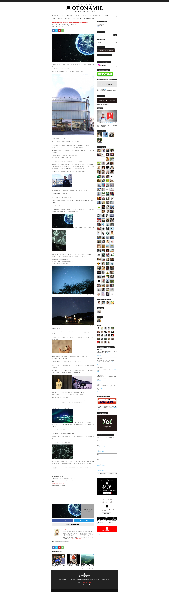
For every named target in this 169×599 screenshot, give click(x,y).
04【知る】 (76, 22)
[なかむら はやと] (112, 237)
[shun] (107, 167)
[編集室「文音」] (103, 255)
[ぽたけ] (103, 180)
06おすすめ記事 (86, 22)
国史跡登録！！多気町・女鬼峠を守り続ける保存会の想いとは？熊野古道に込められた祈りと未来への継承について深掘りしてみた (87, 566)
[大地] (98, 342)
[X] (115, 1)
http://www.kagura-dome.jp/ (58, 483)
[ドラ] (109, 335)
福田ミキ (99, 364)
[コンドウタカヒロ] (103, 272)
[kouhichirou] (112, 332)
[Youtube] (117, 1)
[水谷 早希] (103, 281)
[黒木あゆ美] (112, 189)
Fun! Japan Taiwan (100, 451)
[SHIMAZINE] (103, 154)
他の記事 (54, 551)
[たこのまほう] (103, 185)
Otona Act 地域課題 (57, 18)
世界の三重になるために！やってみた (100, 15)
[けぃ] (103, 172)
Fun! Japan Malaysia (101, 446)
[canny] (103, 220)
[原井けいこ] (112, 228)
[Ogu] (105, 328)
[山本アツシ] (107, 189)
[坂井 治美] (99, 220)
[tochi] (107, 207)
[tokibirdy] (103, 211)
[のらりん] (103, 228)
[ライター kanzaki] (107, 159)
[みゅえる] (112, 250)
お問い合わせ (107, 590)
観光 (88, 15)
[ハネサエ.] (99, 154)
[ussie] (107, 250)
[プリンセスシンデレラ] (107, 154)
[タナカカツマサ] (107, 241)
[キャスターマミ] (112, 150)
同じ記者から (60, 551)
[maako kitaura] (103, 302)
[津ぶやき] (112, 198)
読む (108, 352)
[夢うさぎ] (112, 224)
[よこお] (112, 339)
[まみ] (98, 332)
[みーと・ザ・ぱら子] (107, 180)
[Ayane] (103, 246)
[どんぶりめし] (109, 332)
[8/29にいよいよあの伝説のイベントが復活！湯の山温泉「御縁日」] (73, 559)
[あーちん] (112, 215)
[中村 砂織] (103, 285)
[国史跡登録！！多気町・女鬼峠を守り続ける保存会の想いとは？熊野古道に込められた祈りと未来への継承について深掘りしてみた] (87, 559)
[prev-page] (92, 551)
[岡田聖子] (99, 150)
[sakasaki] (107, 198)
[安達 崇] (107, 215)
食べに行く (62, 15)
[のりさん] (107, 237)
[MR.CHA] (99, 250)
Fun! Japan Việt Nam (101, 465)
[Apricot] (112, 302)
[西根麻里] (107, 172)
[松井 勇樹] (112, 154)
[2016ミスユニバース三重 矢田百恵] (112, 263)
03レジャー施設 (71, 22)
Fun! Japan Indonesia (101, 442)
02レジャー (60, 22)
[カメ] (107, 294)
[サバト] (112, 194)
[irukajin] (109, 342)
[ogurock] (103, 167)
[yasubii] (107, 194)
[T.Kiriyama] (107, 228)
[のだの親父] (102, 339)
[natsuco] (112, 172)
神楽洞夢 (67, 541)
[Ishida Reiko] (103, 289)
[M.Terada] (112, 281)
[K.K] (107, 285)
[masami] (99, 246)
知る (83, 15)
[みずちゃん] (112, 255)
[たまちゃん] (103, 241)
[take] (105, 335)
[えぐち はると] (99, 189)
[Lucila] (107, 185)
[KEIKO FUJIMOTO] (112, 241)
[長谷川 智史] (112, 289)
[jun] (99, 176)
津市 (64, 541)
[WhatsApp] (62, 30)
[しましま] (107, 259)
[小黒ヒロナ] (99, 163)
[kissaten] (107, 233)
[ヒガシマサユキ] (107, 302)
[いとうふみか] (103, 276)
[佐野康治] (103, 150)
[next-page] (93, 551)
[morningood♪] (98, 339)
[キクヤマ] (99, 259)
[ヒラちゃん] (105, 342)
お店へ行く (77, 15)
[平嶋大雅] (99, 241)
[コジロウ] (99, 320)
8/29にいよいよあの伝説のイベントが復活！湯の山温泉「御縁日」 (73, 565)
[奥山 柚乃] (99, 294)
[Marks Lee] (102, 335)
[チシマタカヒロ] (107, 202)
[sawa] (103, 189)
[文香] (107, 255)
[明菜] (103, 263)
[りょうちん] (107, 211)
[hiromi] (112, 163)
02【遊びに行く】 (58, 21)
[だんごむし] (99, 255)
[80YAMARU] (107, 272)
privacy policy (99, 534)
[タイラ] (112, 220)
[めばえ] (107, 289)
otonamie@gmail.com (87, 582)
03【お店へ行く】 (65, 22)
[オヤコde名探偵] (107, 268)
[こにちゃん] (107, 176)
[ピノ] (99, 276)
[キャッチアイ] (99, 281)
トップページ (55, 15)
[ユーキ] (99, 233)
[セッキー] (107, 220)
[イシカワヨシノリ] (99, 194)
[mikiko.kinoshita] (99, 207)
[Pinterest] (59, 30)
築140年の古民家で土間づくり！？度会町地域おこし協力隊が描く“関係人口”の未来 (58, 566)
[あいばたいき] (103, 268)
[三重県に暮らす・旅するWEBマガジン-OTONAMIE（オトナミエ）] (84, 8)
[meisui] (107, 224)
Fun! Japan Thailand (101, 456)
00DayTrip (83, 563)
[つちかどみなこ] (112, 167)
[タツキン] (103, 202)
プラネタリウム (57, 541)
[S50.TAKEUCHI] (103, 207)
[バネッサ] (102, 328)
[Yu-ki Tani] (112, 259)
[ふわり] (103, 250)
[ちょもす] (99, 263)
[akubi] (112, 211)
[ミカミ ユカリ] (99, 302)
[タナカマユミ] (99, 185)
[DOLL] (112, 176)
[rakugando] (102, 342)
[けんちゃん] (112, 328)
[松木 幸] (112, 185)
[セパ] (103, 176)
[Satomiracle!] (107, 263)
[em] (112, 294)
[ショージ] (103, 215)
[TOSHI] (99, 172)
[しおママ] (103, 163)
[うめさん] (107, 276)
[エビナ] (99, 268)
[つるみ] (112, 272)
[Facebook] (111, 1)
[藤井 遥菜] (112, 246)
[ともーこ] (99, 140)
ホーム (53, 21)
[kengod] (102, 332)
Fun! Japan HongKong (101, 460)
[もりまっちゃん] (112, 180)
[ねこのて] (109, 339)
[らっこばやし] (99, 202)
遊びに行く (69, 15)
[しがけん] (99, 285)
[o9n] (99, 289)
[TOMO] (99, 198)
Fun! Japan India (100, 470)
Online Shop (67, 18)
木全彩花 (99, 355)
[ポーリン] (112, 268)
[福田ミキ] (105, 134)
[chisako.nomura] (103, 294)
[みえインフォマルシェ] (103, 224)
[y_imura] (107, 163)
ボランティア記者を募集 (108, 122)
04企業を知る (81, 22)
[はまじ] (107, 150)
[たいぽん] (99, 237)
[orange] (112, 159)
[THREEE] (112, 335)
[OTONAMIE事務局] (98, 328)
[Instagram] (113, 1)
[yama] (107, 246)
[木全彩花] (112, 202)
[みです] (112, 285)
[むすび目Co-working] (99, 272)
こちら (107, 92)
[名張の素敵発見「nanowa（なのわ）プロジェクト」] (99, 211)
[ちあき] (99, 228)
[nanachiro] (99, 167)
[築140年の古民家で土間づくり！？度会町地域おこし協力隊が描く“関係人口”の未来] (58, 559)
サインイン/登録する (63, 0)
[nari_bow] (111, 134)
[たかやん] (99, 180)
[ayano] (112, 276)
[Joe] (103, 198)
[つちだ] (103, 233)
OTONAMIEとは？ (114, 590)
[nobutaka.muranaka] (107, 281)
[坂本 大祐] (99, 311)
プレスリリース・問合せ (77, 18)
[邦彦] (112, 207)
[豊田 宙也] (105, 339)
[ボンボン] (98, 335)
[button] (116, 17)
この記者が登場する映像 (76, 538)
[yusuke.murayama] (99, 134)
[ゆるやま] (99, 215)
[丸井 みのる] (103, 259)
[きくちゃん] (103, 194)
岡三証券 (61, 541)
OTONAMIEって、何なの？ (90, 18)
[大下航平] (103, 237)
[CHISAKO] (99, 224)
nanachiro (56, 26)
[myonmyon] (112, 233)
